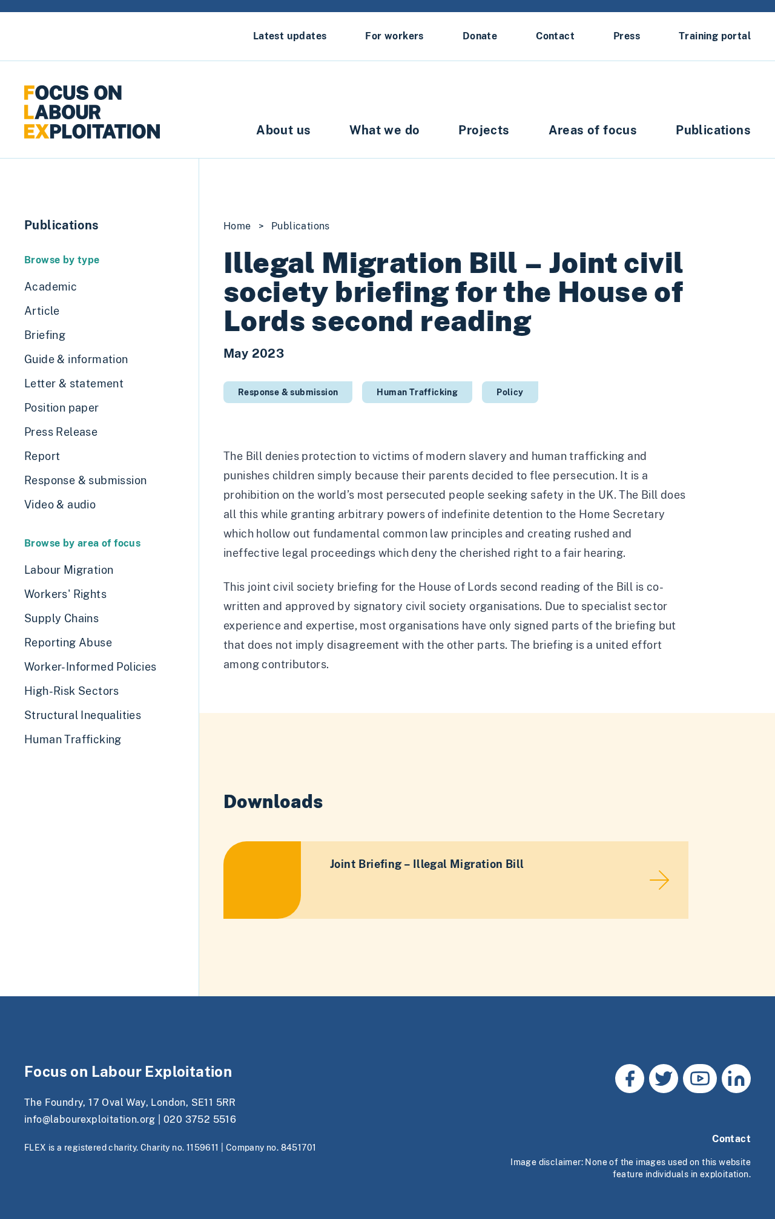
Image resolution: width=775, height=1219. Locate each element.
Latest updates (290, 36)
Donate (480, 36)
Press (626, 36)
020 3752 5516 (199, 1119)
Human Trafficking (417, 392)
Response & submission (288, 392)
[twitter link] (663, 1078)
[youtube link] (700, 1078)
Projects (483, 130)
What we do (384, 130)
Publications (713, 130)
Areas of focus (593, 130)
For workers (394, 36)
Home (237, 226)
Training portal (715, 36)
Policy (509, 392)
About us (283, 130)
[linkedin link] (736, 1078)
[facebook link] (629, 1078)
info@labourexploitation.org (90, 1119)
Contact (555, 36)
